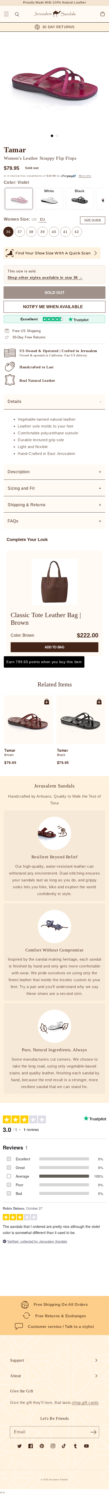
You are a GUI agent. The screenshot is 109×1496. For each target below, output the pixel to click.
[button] (6, 14)
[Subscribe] (93, 1432)
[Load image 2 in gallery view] (57, 136)
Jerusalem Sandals (58, 1479)
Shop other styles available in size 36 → (45, 277)
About (15, 1376)
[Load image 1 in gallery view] (52, 136)
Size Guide (92, 220)
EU (42, 219)
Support (17, 1360)
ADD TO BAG (54, 647)
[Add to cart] (46, 701)
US (34, 219)
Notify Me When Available (53, 307)
